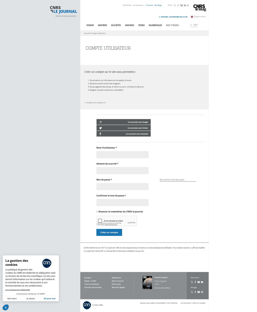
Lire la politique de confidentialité (17, 290)
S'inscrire (149, 5)
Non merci (12, 298)
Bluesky (181, 5)
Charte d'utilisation (91, 284)
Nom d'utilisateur (106, 147)
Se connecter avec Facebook (137, 134)
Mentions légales (118, 287)
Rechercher (127, 5)
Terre (141, 25)
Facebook (178, 5)
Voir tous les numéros (162, 288)
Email (202, 292)
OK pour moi (49, 298)
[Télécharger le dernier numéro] (147, 282)
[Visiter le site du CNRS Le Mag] (199, 8)
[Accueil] (63, 10)
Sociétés (116, 25)
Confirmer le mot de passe (111, 195)
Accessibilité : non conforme (166, 303)
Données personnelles (93, 287)
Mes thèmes (172, 25)
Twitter (175, 5)
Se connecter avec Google (138, 122)
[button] (5, 307)
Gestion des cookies (147, 303)
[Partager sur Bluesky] (198, 292)
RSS (187, 5)
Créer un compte (198, 303)
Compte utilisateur (98, 33)
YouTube (185, 5)
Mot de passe (104, 179)
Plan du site (116, 284)
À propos (87, 278)
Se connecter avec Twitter (138, 128)
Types (195, 25)
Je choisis (31, 298)
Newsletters (116, 278)
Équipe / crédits (90, 281)
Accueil (87, 33)
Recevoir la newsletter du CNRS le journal (121, 211)
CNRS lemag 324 (161, 281)
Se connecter (138, 5)
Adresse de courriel (107, 163)
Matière (102, 25)
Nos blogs (158, 5)
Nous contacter (118, 281)
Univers (129, 25)
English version (200, 16)
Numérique (155, 25)
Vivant (90, 25)
